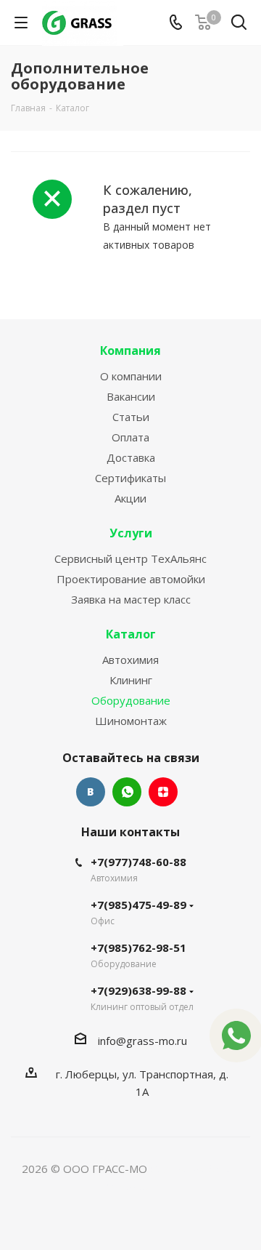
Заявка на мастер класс (131, 599)
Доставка (131, 457)
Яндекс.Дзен (163, 791)
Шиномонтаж (131, 720)
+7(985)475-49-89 (138, 904)
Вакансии (131, 396)
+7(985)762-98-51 (138, 947)
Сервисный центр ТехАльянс (130, 558)
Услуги (130, 533)
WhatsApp (126, 791)
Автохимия (130, 659)
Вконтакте (90, 791)
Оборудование (130, 700)
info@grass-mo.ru (142, 1040)
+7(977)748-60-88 (138, 861)
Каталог (131, 634)
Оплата (130, 437)
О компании (131, 376)
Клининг (130, 680)
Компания (130, 350)
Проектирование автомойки (131, 579)
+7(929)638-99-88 (138, 990)
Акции (130, 498)
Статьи (130, 416)
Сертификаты (130, 477)
